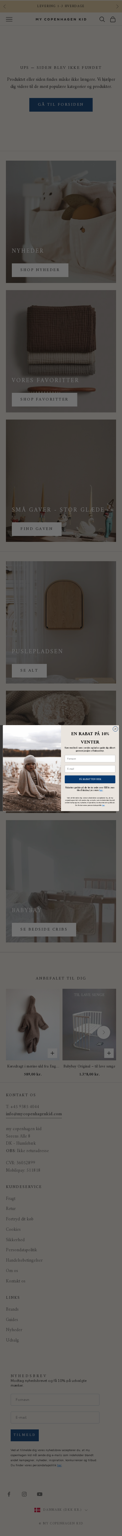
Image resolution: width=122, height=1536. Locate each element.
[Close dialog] (115, 728)
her (100, 790)
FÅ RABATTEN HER (90, 779)
